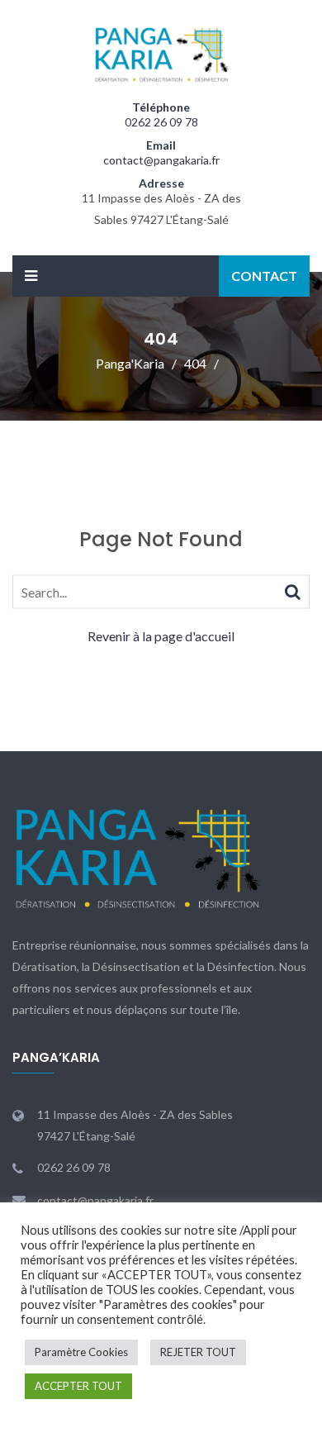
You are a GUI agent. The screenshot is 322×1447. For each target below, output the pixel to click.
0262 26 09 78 (161, 122)
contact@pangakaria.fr (161, 160)
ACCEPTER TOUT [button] (78, 1385)
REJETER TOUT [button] (198, 1352)
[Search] (293, 591)
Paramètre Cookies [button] (81, 1352)
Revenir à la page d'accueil (161, 636)
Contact (264, 275)
